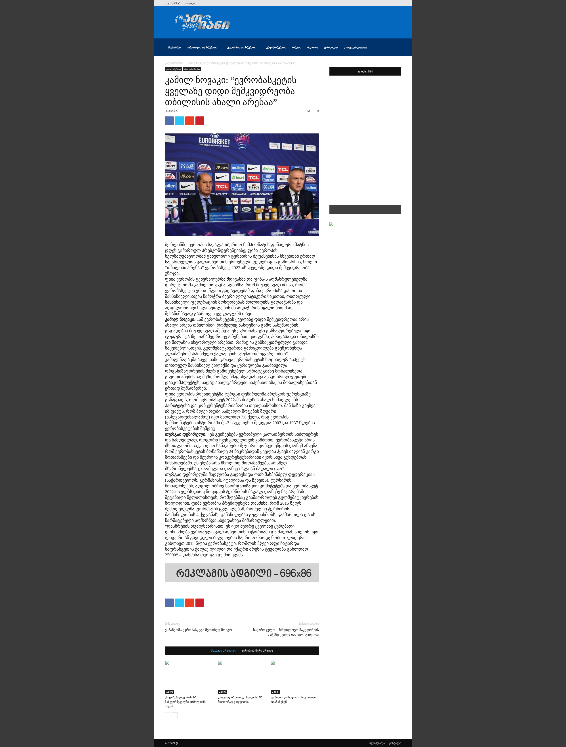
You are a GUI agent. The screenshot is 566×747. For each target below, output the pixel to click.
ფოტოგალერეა (355, 47)
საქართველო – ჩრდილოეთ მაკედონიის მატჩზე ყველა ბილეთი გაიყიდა (286, 632)
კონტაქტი (190, 3)
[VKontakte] (390, 3)
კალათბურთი (276, 47)
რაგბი (296, 47)
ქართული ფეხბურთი (202, 47)
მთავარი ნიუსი (192, 69)
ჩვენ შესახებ (172, 3)
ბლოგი (312, 47)
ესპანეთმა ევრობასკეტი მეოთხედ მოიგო (198, 630)
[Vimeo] (383, 3)
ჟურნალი (331, 47)
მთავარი (174, 47)
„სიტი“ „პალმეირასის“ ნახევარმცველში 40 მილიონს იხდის (185, 702)
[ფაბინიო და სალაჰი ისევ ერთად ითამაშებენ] (295, 677)
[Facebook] (368, 3)
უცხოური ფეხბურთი (241, 47)
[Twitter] (376, 3)
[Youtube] (397, 3)
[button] (395, 48)
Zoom (169, 691)
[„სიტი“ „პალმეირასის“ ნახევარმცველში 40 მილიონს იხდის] (189, 677)
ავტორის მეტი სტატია (257, 650)
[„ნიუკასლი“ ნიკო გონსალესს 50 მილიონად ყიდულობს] (242, 677)
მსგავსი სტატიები (223, 650)
